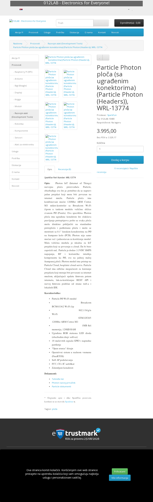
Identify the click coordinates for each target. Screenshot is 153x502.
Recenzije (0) (64, 169)
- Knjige (16, 99)
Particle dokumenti (61, 386)
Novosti (115, 32)
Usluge (47, 32)
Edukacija (74, 32)
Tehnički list (58, 379)
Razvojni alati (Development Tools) (65, 43)
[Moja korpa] (136, 9)
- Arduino (17, 78)
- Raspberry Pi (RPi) (22, 71)
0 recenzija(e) (121, 168)
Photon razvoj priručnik (63, 382)
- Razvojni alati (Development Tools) (22, 115)
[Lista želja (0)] (132, 9)
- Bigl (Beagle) (19, 85)
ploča (54, 409)
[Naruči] (141, 9)
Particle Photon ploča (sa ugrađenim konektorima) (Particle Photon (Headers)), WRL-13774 (57, 47)
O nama (89, 32)
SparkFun (112, 115)
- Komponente (20, 130)
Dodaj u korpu (120, 160)
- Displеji (17, 92)
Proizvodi (33, 32)
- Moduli (17, 106)
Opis (49, 169)
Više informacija (119, 477)
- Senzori (17, 137)
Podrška (60, 32)
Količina (101, 143)
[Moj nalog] (127, 9)
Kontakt (102, 32)
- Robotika (18, 123)
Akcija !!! (19, 32)
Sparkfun (69, 401)
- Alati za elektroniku (23, 144)
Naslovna (17, 43)
